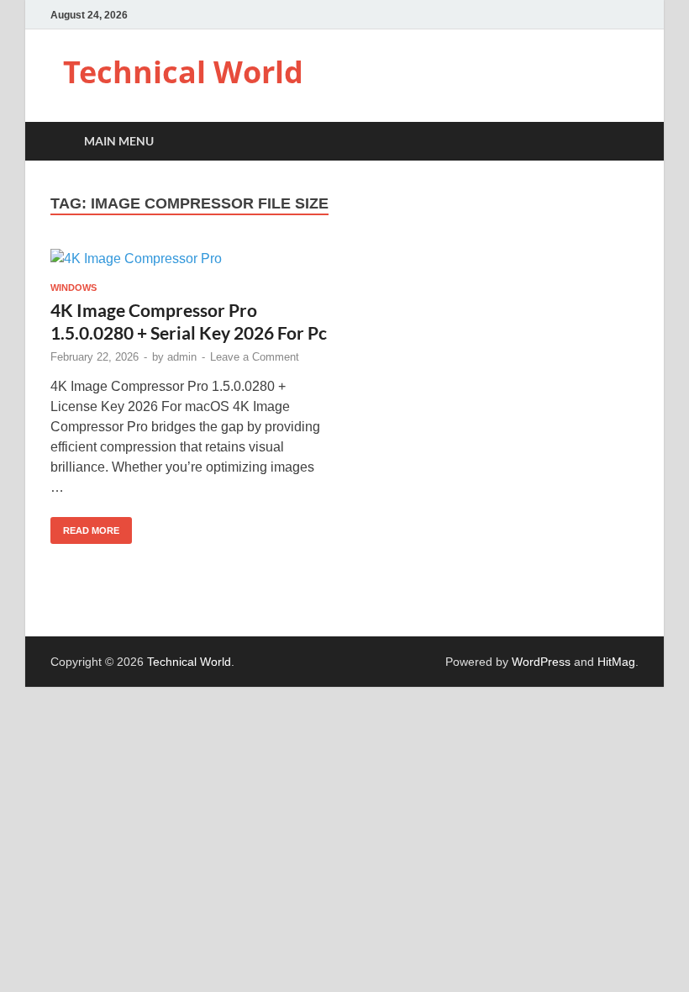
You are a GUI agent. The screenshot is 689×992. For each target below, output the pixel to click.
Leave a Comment (254, 357)
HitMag (616, 661)
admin (182, 357)
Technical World (183, 71)
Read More (84, 526)
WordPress (541, 661)
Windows (73, 287)
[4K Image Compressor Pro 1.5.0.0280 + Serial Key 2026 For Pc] (189, 259)
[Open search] (621, 141)
